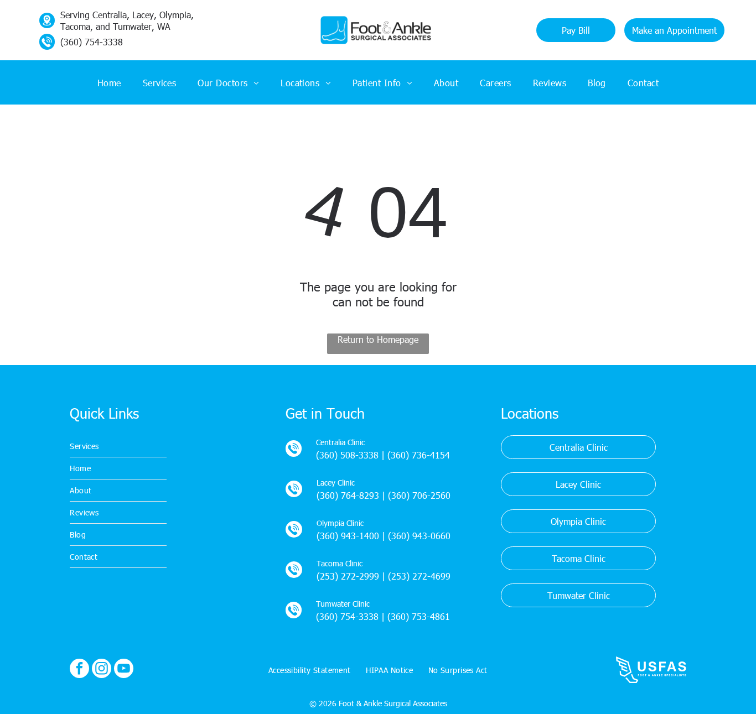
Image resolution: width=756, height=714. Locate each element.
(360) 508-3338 (347, 455)
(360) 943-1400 (348, 535)
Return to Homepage (378, 339)
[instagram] (101, 670)
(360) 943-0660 (419, 535)
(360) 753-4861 (418, 616)
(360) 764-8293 (348, 495)
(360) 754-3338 (347, 616)
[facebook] (79, 670)
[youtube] (123, 670)
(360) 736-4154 (418, 455)
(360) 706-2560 (419, 495)
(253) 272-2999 (348, 576)
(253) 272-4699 (419, 576)
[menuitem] (109, 82)
